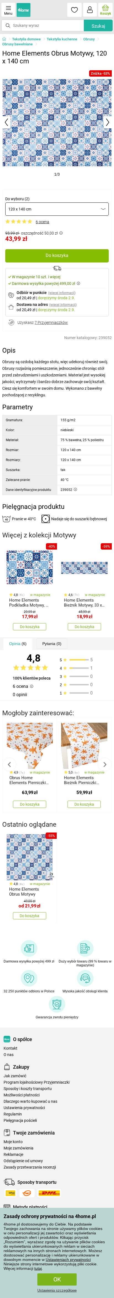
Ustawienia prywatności (24, 1108)
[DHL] (49, 1193)
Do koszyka (57, 255)
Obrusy (89, 39)
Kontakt (10, 1048)
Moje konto (13, 1142)
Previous (9, 764)
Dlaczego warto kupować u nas (30, 1101)
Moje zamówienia (18, 1148)
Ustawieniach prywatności (68, 1259)
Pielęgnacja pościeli (20, 1120)
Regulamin (13, 1114)
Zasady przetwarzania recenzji (30, 1167)
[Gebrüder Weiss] (27, 1193)
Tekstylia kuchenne (62, 39)
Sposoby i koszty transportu (28, 1089)
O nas (9, 1055)
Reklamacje (13, 1155)
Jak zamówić (15, 1076)
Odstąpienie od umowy (23, 1161)
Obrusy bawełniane (17, 44)
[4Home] (6, 39)
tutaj (38, 1268)
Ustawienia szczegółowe (57, 1290)
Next (105, 764)
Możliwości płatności (22, 1095)
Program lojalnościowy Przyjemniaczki (36, 1082)
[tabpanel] (57, 122)
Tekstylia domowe (26, 39)
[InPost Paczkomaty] (10, 1193)
